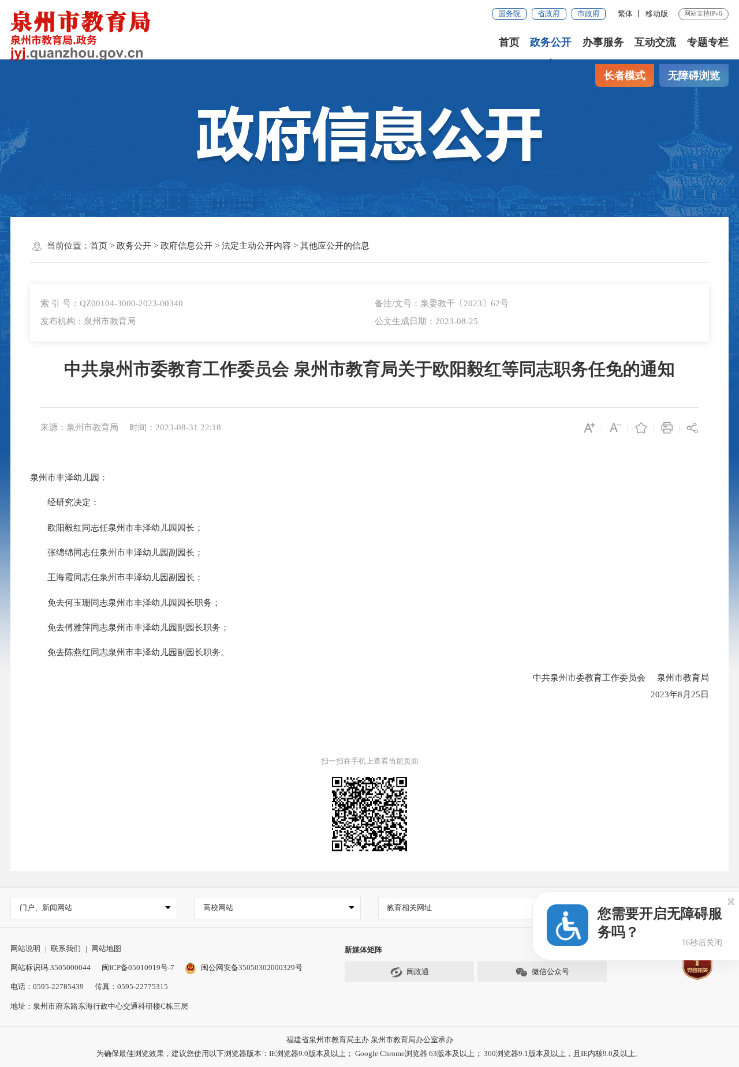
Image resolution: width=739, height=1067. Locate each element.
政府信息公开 (186, 245)
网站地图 (106, 948)
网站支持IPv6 (703, 13)
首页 (509, 42)
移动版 (656, 13)
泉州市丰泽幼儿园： (69, 477)
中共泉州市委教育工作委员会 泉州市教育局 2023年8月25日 (621, 686)
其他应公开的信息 (335, 245)
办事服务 (603, 42)
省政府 (549, 13)
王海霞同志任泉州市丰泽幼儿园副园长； (116, 577)
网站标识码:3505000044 (50, 967)
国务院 (509, 13)
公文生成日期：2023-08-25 (426, 321)
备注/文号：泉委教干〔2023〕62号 (442, 303)
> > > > (230, 245)
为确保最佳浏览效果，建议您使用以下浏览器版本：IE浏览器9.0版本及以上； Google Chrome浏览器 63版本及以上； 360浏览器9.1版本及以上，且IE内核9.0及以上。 (369, 1053)
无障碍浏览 (694, 75)
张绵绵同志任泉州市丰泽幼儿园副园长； (116, 552)
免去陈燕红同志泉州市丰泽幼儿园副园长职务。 (129, 652)
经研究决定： (64, 502)
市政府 (588, 13)
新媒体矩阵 (363, 949)
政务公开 (551, 42)
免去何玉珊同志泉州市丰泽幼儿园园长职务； (125, 602)
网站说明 (25, 948)
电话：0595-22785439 (47, 986)
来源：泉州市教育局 (79, 427)
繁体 (625, 13)
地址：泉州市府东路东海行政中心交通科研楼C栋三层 (99, 1006)
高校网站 (218, 907)
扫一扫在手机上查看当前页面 (370, 761)
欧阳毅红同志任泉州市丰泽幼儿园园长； (116, 527)
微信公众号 (550, 971)
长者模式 (624, 75)
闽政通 (417, 971)
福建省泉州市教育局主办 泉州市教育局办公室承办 (369, 1039)
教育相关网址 (409, 907)
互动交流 (655, 42)
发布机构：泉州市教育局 (88, 321)
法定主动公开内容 (256, 245)
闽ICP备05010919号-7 (138, 967)
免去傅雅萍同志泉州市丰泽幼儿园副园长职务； (129, 627)
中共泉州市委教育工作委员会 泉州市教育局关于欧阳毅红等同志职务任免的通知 (369, 369)
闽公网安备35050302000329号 (251, 967)
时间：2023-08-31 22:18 (175, 427)
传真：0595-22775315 (131, 986)
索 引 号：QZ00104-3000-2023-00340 (111, 303)
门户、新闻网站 (46, 907)
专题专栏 (708, 42)
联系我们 (66, 948)
